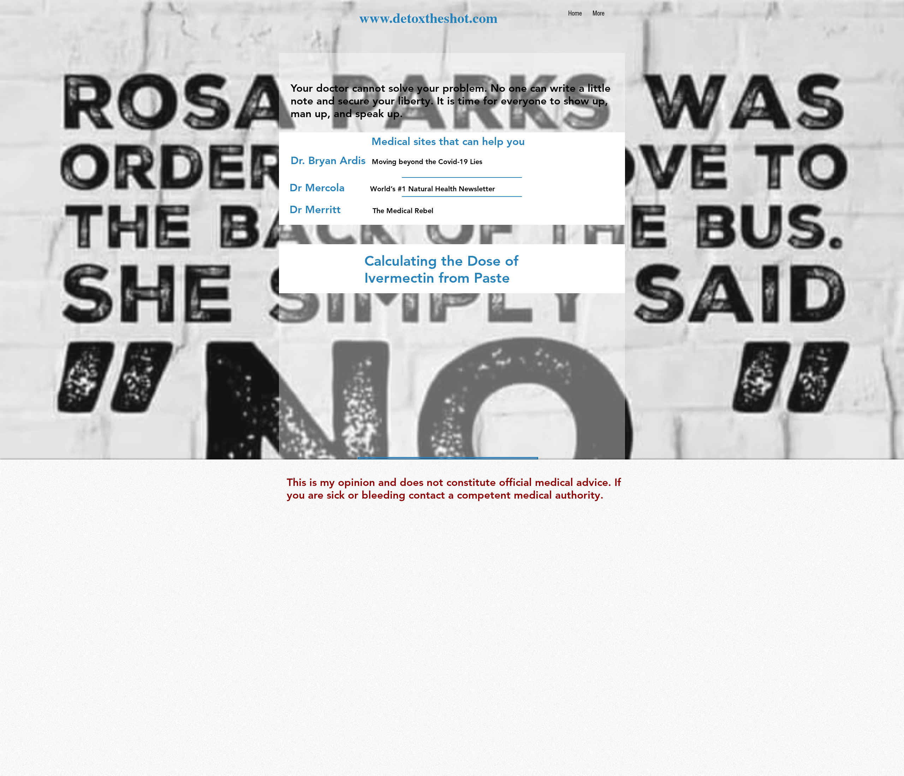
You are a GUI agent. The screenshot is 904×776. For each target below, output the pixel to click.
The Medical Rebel (403, 210)
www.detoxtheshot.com (428, 17)
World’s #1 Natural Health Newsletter (433, 189)
